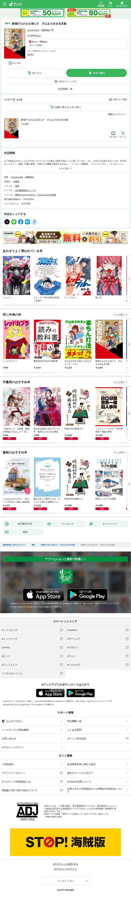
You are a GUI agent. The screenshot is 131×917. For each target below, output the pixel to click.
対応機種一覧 (74, 721)
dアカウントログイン (13, 747)
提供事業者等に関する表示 (81, 764)
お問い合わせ (9, 738)
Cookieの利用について (79, 781)
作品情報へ (64, 89)
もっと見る (119, 314)
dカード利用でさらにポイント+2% (40, 51)
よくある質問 (74, 729)
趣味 (17, 186)
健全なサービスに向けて (80, 773)
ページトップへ (65, 881)
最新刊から (122, 114)
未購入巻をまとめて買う (68, 107)
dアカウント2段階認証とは (16, 781)
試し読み (17, 63)
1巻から (111, 114)
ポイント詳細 (35, 45)
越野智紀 (46, 30)
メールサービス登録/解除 (15, 729)
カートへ (37, 73)
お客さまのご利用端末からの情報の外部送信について (94, 790)
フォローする (52, 30)
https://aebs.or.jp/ (54, 816)
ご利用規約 (8, 764)
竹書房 (16, 181)
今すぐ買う (99, 73)
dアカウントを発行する (65, 864)
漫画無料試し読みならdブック (14, 545)
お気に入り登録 (120, 99)
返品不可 (30, 54)
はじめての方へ (14, 721)
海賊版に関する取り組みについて (20, 790)
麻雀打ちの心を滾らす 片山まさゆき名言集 (44, 119)
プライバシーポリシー (14, 773)
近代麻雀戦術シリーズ (25, 190)
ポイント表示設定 (76, 738)
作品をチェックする (68, 81)
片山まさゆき (33, 30)
